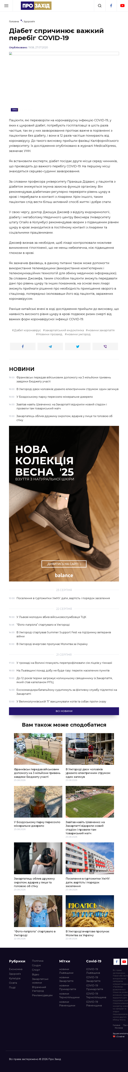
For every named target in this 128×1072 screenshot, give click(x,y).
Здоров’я (15, 973)
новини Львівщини (66, 971)
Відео (35, 974)
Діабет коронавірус (27, 330)
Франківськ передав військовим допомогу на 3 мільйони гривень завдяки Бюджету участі (37, 773)
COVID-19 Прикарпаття (94, 987)
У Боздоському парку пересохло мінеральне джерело (37, 823)
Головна (116, 1025)
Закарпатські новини (40, 981)
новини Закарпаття (66, 979)
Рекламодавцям (42, 995)
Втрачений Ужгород (39, 989)
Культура (14, 978)
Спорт (36, 969)
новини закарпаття (101, 330)
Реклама (119, 1028)
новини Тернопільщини (69, 995)
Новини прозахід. (50, 334)
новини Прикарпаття (67, 987)
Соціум (36, 965)
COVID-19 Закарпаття (93, 979)
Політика (37, 960)
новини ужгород (79, 334)
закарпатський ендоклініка (64, 330)
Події (12, 987)
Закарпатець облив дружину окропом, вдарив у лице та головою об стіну (34, 882)
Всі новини (64, 711)
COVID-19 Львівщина (93, 971)
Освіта (13, 982)
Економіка (15, 969)
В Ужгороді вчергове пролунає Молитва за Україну (87, 933)
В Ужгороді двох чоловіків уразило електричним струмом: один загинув (88, 773)
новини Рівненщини (67, 1003)
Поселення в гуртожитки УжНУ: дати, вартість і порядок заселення (88, 882)
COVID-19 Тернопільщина (96, 995)
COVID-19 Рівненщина (94, 1003)
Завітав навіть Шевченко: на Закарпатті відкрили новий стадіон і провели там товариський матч (85, 827)
